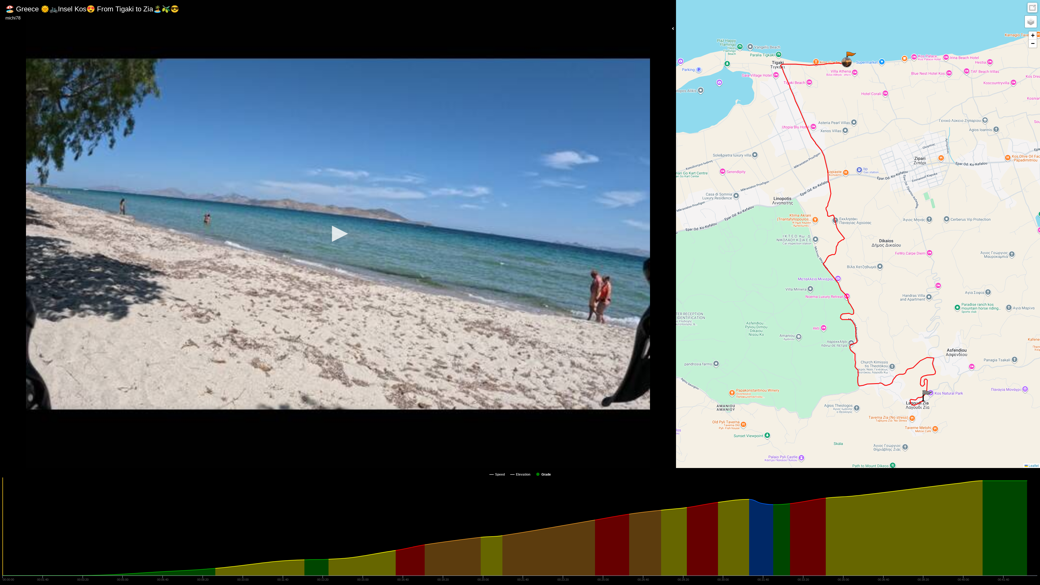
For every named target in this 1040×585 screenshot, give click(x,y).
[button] (338, 234)
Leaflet (1033, 465)
